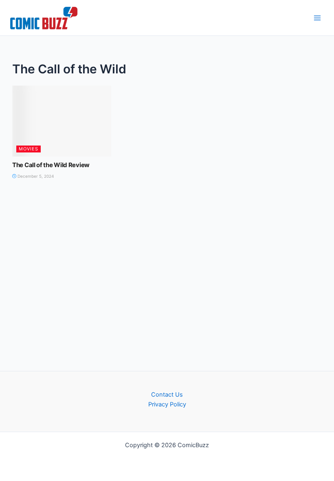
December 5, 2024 (35, 176)
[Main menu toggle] (317, 17)
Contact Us (167, 394)
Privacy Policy (167, 404)
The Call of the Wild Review (51, 165)
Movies (28, 149)
